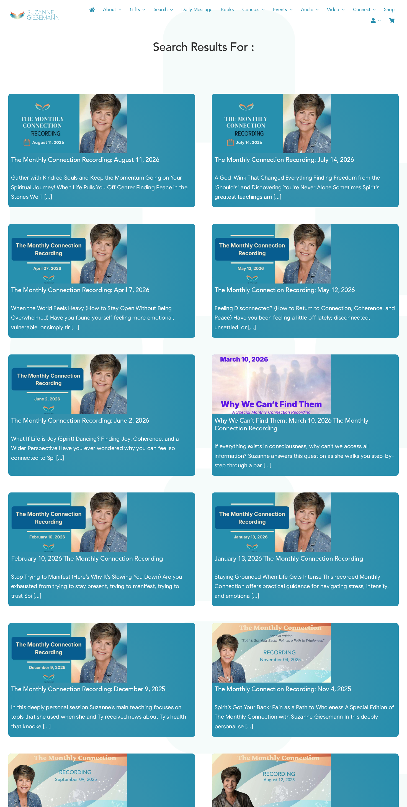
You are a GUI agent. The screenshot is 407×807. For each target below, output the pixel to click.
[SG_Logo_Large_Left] (34, 11)
